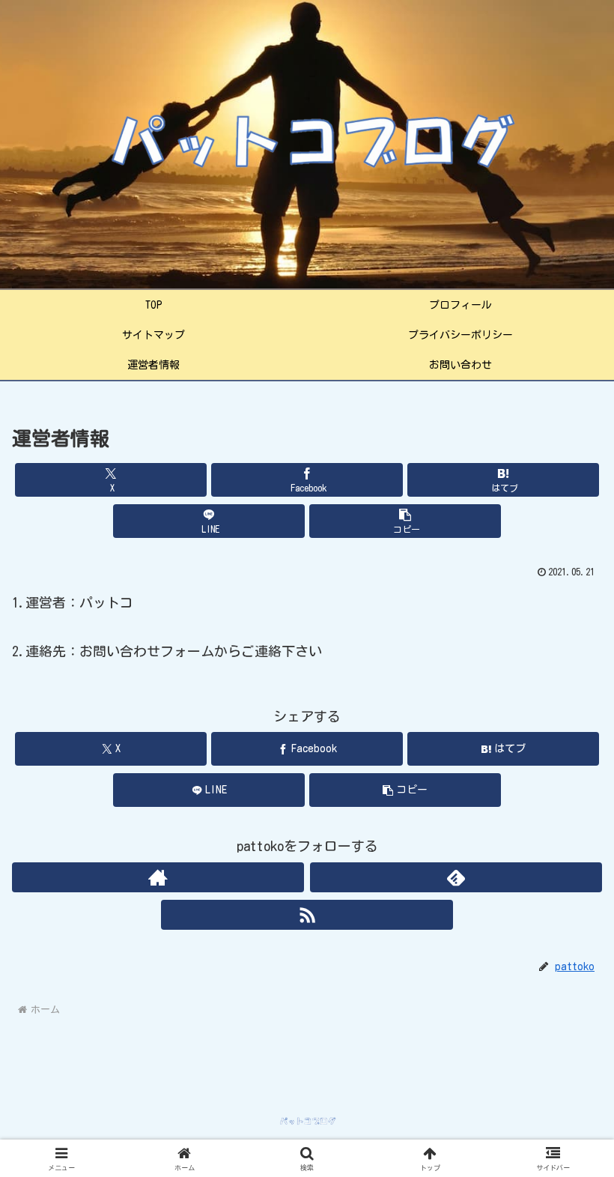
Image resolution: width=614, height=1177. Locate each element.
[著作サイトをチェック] (158, 877)
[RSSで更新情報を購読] (307, 915)
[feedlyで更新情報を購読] (456, 877)
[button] (405, 521)
